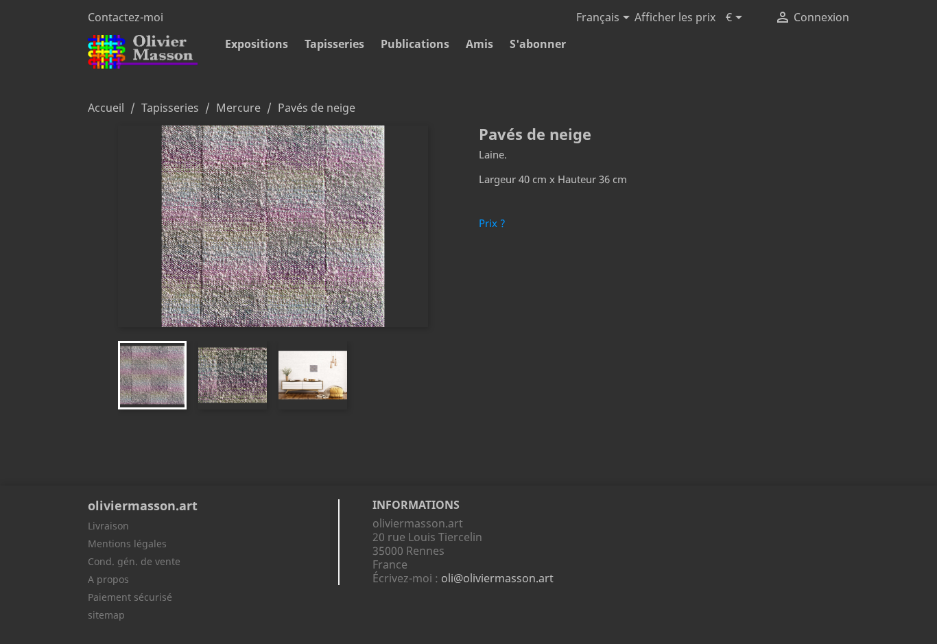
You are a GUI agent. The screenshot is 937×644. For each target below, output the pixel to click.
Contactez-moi (125, 17)
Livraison (108, 525)
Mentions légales (127, 543)
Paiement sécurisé (130, 597)
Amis (479, 43)
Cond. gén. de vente (134, 561)
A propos (108, 579)
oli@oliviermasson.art (497, 578)
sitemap (106, 614)
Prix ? (492, 223)
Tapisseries (334, 43)
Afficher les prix (674, 17)
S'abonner (538, 43)
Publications (415, 43)
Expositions (256, 43)
